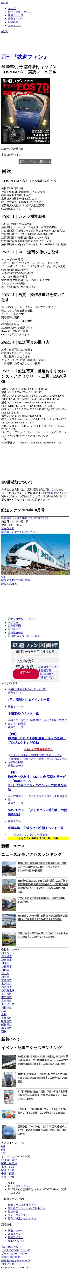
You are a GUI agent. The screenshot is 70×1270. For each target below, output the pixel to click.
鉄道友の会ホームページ (15, 1260)
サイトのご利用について (15, 1250)
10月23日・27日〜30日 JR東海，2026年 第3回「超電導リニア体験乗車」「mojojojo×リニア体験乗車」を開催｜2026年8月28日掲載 (43, 1060)
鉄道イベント (15, 18)
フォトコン (14, 25)
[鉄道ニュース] (35, 38)
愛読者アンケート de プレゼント (26, 1208)
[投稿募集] (35, 45)
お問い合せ (7, 1264)
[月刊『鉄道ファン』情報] (35, 34)
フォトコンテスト (18, 1215)
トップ (12, 8)
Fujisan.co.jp (49, 492)
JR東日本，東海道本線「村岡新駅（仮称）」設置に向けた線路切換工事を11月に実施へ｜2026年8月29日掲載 (42, 867)
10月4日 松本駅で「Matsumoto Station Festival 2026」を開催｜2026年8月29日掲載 (43, 1078)
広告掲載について (11, 1246)
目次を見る (7, 528)
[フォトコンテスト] (35, 48)
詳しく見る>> (9, 583)
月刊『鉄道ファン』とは (22, 1218)
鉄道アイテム (15, 1237)
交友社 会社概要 (10, 1257)
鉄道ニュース (15, 15)
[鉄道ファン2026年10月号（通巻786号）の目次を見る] (25, 518)
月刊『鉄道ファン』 (19, 11)
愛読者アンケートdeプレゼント (19, 531)
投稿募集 (13, 22)
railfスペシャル (16, 1240)
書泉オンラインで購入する (35, 161)
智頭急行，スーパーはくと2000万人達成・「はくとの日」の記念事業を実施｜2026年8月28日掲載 (43, 1130)
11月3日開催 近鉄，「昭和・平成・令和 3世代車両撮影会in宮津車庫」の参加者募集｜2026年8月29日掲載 (43, 1095)
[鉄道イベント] (35, 41)
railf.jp (4, 2)
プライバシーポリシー (14, 1253)
